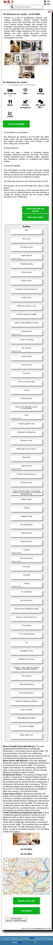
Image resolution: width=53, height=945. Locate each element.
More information (36, 217)
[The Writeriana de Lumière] (15, 46)
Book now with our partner (35, 210)
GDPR (20, 942)
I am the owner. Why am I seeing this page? (16, 919)
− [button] (6, 864)
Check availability (16, 124)
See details (26, 911)
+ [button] (6, 861)
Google (32, 938)
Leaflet (36, 894)
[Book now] (49, 11)
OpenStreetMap (45, 894)
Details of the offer (26, 901)
